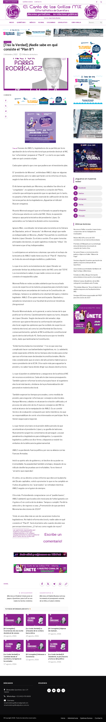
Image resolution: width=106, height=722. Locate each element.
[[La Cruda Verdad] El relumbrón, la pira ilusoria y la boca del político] (58, 646)
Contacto (37, 2)
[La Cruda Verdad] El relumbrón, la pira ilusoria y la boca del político (58, 656)
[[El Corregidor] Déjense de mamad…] (58, 620)
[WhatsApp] (63, 690)
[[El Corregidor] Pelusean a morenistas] (36, 646)
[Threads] (6, 116)
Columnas (51, 22)
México (33, 22)
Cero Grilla (76, 22)
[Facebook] (6, 100)
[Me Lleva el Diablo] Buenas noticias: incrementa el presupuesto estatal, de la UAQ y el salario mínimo (52, 598)
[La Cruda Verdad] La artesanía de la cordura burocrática (35, 631)
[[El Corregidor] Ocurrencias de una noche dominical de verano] (14, 620)
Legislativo (62, 22)
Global (41, 22)
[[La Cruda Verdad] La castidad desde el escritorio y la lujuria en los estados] (14, 646)
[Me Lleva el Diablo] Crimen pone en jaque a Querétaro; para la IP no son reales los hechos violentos (19, 598)
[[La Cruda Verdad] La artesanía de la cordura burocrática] (36, 620)
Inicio (11, 22)
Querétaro (21, 22)
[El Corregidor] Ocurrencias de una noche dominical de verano (13, 631)
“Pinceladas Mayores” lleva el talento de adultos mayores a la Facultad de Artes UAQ (87, 289)
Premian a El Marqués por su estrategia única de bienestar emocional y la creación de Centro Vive (87, 246)
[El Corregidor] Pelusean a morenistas (36, 655)
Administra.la (73, 718)
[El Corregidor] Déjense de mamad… (57, 630)
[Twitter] (6, 106)
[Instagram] (58, 690)
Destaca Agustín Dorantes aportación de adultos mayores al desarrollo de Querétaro (87, 263)
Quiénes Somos (28, 2)
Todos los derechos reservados (26, 718)
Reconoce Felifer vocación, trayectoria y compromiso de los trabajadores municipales (87, 231)
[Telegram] (6, 111)
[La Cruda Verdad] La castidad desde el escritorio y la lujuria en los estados (12, 657)
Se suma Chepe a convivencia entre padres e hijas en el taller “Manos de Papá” (85, 254)
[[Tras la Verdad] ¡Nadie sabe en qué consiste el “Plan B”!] (36, 74)
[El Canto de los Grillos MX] (52, 11)
